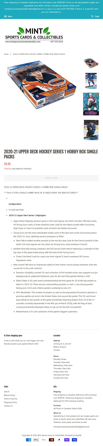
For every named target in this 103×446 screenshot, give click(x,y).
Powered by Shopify (73, 435)
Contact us (8, 406)
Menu (9, 16)
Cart (96, 16)
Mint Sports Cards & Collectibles (51, 435)
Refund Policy (9, 395)
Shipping (8, 168)
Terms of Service (10, 399)
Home (6, 54)
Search (6, 391)
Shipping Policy (10, 402)
